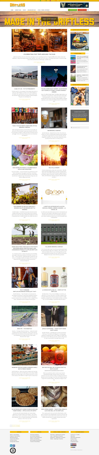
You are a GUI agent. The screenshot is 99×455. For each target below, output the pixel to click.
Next (18, 425)
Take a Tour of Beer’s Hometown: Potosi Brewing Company (24, 126)
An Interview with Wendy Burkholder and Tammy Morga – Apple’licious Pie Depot (25, 410)
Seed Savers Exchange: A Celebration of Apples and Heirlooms (25, 168)
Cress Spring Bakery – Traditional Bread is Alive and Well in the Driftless (54, 410)
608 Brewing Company (54, 130)
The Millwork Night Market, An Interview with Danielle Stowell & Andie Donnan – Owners (54, 90)
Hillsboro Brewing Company (54, 247)
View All (87, 53)
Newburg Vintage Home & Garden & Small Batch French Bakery (24, 368)
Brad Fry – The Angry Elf (24, 328)
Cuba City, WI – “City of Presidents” (24, 89)
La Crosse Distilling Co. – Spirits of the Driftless (54, 290)
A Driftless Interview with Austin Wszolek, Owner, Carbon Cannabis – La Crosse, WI (54, 208)
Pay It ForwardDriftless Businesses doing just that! (24, 290)
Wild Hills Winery (54, 167)
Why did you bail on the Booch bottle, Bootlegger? (54, 369)
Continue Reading (39, 62)
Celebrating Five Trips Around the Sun (39, 54)
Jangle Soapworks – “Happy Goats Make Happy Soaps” (54, 329)
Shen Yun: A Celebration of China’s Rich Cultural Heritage (82, 57)
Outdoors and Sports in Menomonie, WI (82, 67)
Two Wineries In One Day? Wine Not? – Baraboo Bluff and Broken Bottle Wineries (24, 208)
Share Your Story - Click (79, 119)
